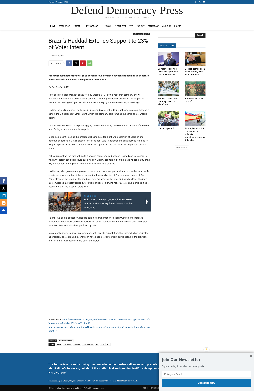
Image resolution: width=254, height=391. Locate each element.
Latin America (88, 344)
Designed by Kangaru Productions (60, 20)
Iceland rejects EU (166, 128)
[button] (206, 359)
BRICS (147, 34)
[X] (199, 2)
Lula (102, 344)
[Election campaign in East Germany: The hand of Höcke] (195, 59)
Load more (180, 147)
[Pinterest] (83, 63)
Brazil (59, 344)
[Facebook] (195, 2)
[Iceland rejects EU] (168, 118)
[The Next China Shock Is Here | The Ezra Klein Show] (168, 88)
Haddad (77, 344)
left (97, 344)
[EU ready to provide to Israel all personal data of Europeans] (168, 59)
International (138, 34)
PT (108, 344)
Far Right (67, 344)
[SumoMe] (3, 210)
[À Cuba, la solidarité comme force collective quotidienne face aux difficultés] (195, 118)
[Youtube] (203, 2)
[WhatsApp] (89, 63)
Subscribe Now (206, 382)
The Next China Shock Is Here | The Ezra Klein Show (168, 101)
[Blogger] (3, 203)
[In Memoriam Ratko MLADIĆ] (195, 88)
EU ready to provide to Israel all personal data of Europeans (168, 72)
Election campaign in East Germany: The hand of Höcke (195, 72)
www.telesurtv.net (65, 341)
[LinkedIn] (3, 195)
